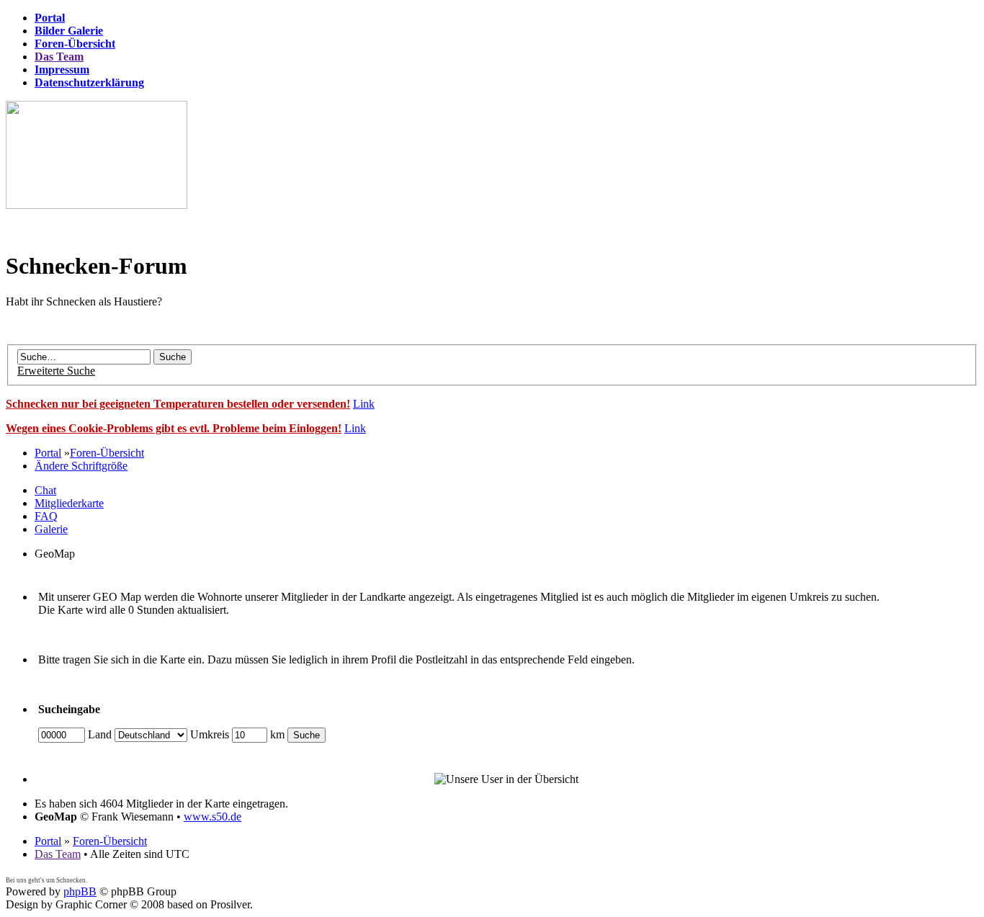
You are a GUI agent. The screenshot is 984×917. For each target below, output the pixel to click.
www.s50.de (212, 816)
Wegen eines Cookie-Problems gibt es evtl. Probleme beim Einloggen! (173, 428)
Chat (45, 490)
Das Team (58, 854)
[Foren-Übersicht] (96, 205)
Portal (48, 453)
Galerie (51, 529)
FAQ (46, 516)
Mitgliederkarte (69, 503)
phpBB (80, 891)
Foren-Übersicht (107, 453)
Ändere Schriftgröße (81, 466)
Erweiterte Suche (56, 370)
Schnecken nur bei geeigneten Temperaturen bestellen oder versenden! (178, 404)
